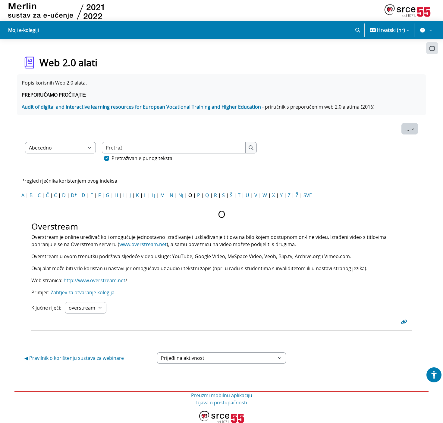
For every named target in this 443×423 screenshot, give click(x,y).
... (411, 128)
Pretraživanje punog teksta (142, 158)
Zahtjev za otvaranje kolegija (83, 292)
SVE (307, 195)
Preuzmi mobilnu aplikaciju (221, 395)
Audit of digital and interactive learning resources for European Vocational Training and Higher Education (141, 106)
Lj (153, 195)
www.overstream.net (143, 244)
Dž (74, 195)
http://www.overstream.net (94, 280)
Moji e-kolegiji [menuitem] (23, 30)
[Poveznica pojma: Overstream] (405, 322)
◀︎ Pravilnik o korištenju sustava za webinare (74, 358)
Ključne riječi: (46, 307)
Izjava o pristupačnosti (221, 402)
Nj (180, 195)
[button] (357, 30)
